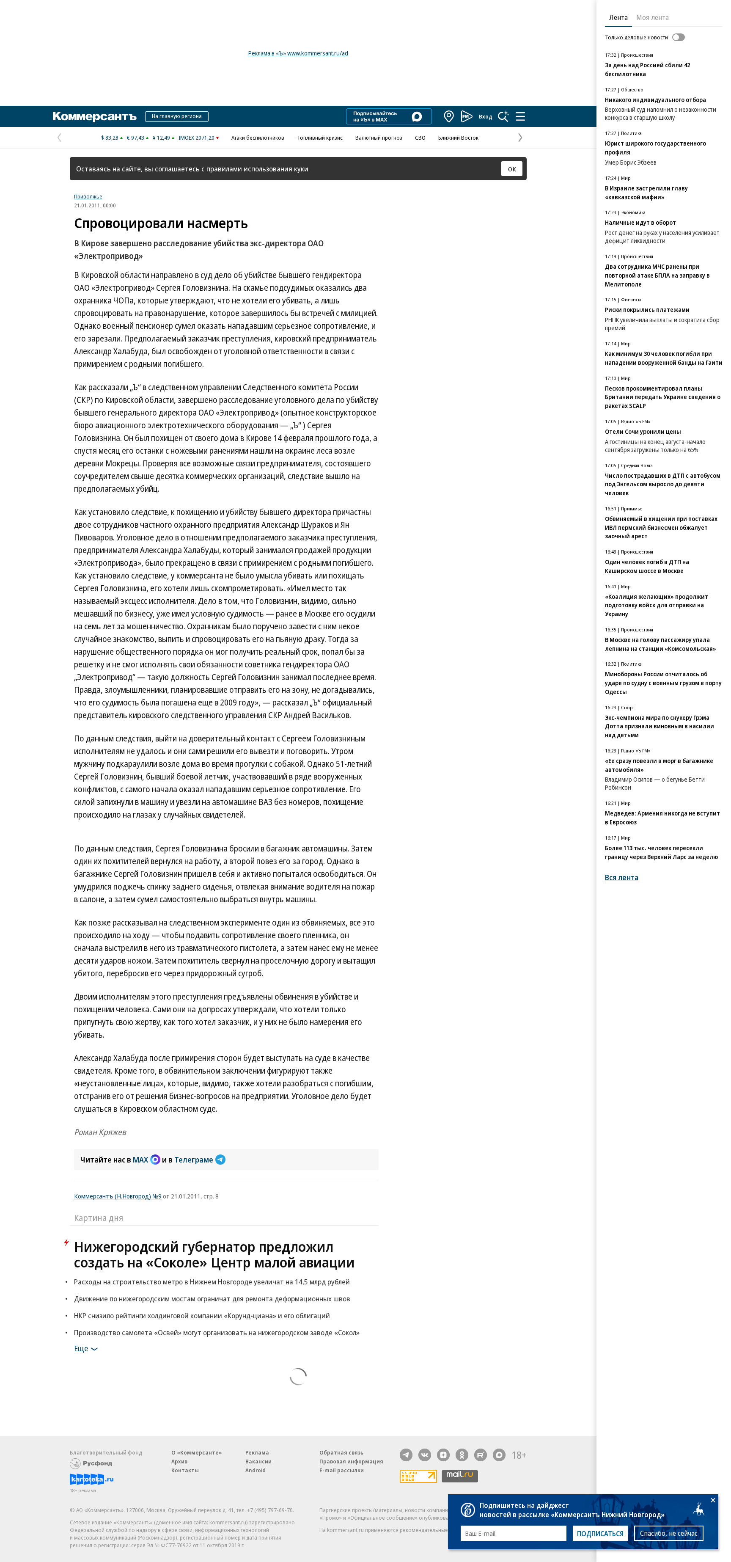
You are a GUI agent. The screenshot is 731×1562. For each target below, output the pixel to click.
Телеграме (193, 1159)
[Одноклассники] (462, 1455)
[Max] (499, 1455)
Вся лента (621, 877)
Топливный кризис (320, 137)
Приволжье (88, 196)
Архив (179, 1461)
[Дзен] (443, 1455)
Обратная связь (341, 1452)
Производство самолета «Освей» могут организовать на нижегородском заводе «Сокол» (217, 1332)
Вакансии (258, 1461)
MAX (140, 1159)
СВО (420, 137)
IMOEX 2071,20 (196, 137)
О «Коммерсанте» (196, 1452)
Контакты (185, 1470)
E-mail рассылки (341, 1470)
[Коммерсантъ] (95, 116)
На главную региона (177, 116)
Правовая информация (351, 1461)
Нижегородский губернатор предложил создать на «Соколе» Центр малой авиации (214, 1254)
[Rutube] (480, 1455)
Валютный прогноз (378, 137)
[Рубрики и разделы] (520, 116)
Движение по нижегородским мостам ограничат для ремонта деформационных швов (212, 1298)
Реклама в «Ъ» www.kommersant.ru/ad (298, 53)
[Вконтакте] (424, 1455)
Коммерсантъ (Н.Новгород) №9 (118, 1196)
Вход (485, 116)
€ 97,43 (135, 137)
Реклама (257, 1452)
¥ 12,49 (161, 137)
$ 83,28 (109, 137)
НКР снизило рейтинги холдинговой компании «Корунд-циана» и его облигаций (202, 1315)
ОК (512, 169)
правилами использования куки (257, 169)
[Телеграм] (406, 1455)
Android (255, 1470)
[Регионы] (449, 116)
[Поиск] (503, 116)
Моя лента (652, 17)
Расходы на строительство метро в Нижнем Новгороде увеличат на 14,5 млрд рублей (212, 1282)
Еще (81, 1348)
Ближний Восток (458, 137)
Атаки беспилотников (257, 137)
